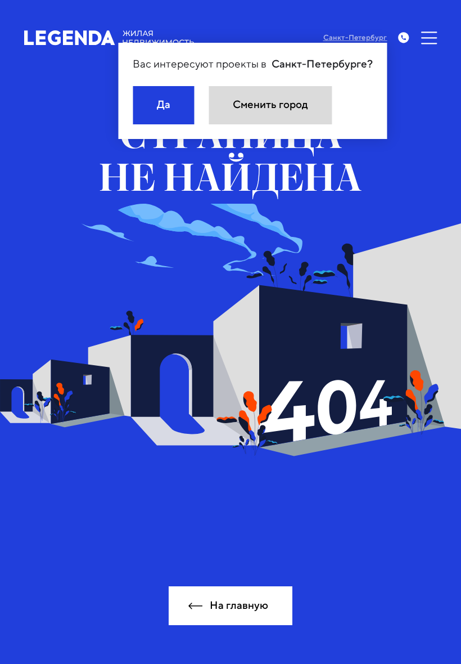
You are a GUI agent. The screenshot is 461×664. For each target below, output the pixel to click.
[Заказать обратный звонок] (403, 37)
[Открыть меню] (429, 38)
